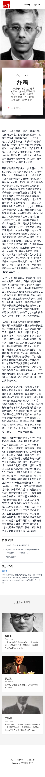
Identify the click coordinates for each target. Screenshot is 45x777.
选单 (36, 4)
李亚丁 (4, 571)
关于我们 (20, 759)
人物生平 (30, 759)
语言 (26, 4)
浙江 (18, 107)
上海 (13, 107)
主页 (12, 759)
